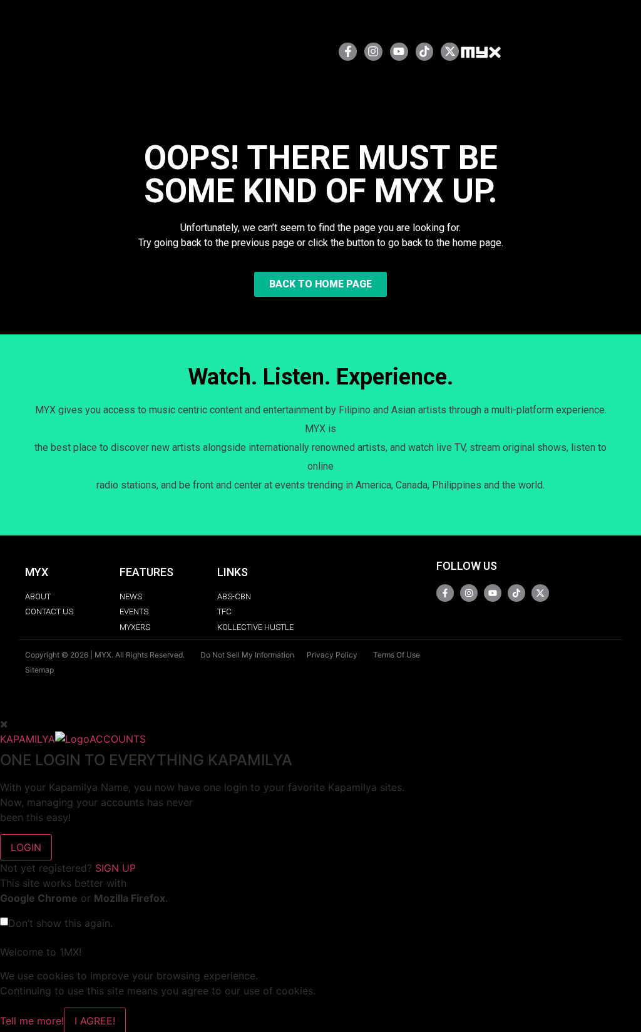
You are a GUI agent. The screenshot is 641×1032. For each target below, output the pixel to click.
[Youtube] (399, 52)
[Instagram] (373, 52)
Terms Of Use (396, 654)
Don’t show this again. (60, 923)
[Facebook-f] (348, 52)
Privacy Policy (332, 654)
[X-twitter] (450, 52)
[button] (289, 52)
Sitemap (39, 669)
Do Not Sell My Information (247, 654)
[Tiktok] (425, 52)
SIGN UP (115, 868)
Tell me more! (32, 1020)
